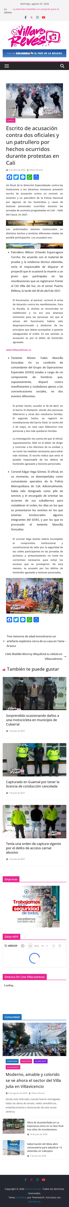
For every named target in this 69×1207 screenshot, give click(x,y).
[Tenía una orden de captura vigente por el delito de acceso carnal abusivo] (34, 807)
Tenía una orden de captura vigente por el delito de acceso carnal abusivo (33, 848)
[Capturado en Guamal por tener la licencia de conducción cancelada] (34, 745)
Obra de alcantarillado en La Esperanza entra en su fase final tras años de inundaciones (45, 1126)
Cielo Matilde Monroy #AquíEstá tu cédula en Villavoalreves (33, 656)
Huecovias (26, 1061)
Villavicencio (13, 1067)
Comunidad (12, 1061)
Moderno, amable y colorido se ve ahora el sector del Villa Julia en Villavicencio (33, 1080)
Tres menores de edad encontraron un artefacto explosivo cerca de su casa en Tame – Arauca (36, 641)
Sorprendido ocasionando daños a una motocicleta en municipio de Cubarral (32, 719)
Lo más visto (40, 1061)
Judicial (10, 120)
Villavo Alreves (36, 169)
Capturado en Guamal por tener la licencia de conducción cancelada (32, 784)
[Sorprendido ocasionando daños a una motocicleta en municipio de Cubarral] (34, 679)
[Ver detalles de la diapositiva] (34, 53)
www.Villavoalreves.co (18, 349)
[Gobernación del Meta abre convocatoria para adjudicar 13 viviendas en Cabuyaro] (13, 1150)
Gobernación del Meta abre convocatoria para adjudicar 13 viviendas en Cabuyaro (44, 1147)
